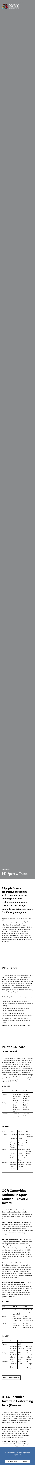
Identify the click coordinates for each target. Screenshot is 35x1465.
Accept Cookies (12, 1461)
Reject (25, 1461)
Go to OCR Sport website (11, 1377)
